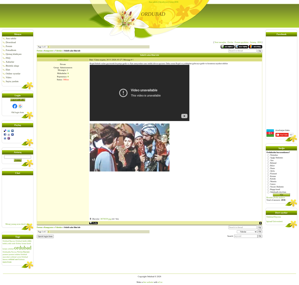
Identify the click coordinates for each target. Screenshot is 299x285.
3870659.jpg (105, 219)
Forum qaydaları (242, 42)
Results (269, 197)
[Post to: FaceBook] (5, 134)
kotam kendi (26, 243)
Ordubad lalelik (21, 241)
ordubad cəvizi (15, 257)
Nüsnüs (273, 181)
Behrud (273, 163)
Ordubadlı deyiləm (278, 192)
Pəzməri (273, 173)
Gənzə (272, 184)
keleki (5, 243)
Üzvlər (230, 42)
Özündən (274, 155)
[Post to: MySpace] (12, 134)
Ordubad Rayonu (9, 241)
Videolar (58, 51)
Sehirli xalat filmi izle (72, 51)
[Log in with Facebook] (14, 106)
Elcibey (18, 243)
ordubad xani (13, 259)
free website (148, 282)
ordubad (22, 247)
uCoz (160, 282)
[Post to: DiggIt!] (12, 130)
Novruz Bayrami (23, 252)
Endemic (21, 259)
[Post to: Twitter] (9, 130)
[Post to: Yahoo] (9, 138)
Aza (271, 160)
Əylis (272, 171)
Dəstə (272, 168)
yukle (9, 243)
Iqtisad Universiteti (274, 221)
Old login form (17, 112)
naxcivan (7, 262)
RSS (176, 2)
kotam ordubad (8, 249)
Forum (39, 51)
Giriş (171, 2)
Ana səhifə (153, 2)
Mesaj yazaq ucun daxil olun (17, 224)
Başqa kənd (275, 189)
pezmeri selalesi (14, 254)
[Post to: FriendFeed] (5, 138)
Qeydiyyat (163, 2)
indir (13, 243)
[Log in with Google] (20, 106)
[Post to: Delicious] (5, 130)
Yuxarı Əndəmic (277, 187)
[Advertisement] (175, 193)
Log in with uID (17, 100)
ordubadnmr (63, 60)
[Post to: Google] (9, 134)
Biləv (272, 165)
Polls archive (279, 197)
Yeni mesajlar (220, 42)
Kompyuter (48, 51)
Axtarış (253, 42)
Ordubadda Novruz (10, 252)
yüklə (29, 241)
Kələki (273, 179)
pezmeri (5, 254)
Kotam (273, 176)
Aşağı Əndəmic (276, 157)
